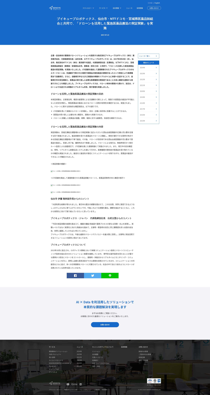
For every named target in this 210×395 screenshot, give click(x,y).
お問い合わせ (154, 8)
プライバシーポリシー (55, 390)
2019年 (142, 97)
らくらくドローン (55, 360)
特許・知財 (96, 366)
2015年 (142, 121)
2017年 (142, 109)
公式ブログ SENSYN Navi (100, 363)
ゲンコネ (52, 372)
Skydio (51, 366)
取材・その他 (143, 360)
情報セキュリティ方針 (70, 390)
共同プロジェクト (55, 354)
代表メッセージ (97, 357)
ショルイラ (53, 369)
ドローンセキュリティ (86, 390)
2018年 (142, 103)
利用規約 (104, 390)
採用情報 (140, 8)
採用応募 (142, 357)
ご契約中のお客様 (145, 354)
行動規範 (97, 390)
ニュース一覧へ (144, 56)
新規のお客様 (143, 351)
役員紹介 (95, 360)
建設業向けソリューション (58, 351)
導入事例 (52, 357)
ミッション (96, 351)
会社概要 (95, 354)
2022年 (142, 79)
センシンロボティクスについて (103, 347)
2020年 (142, 91)
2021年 (142, 85)
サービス (52, 347)
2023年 (142, 73)
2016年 (142, 115)
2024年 (142, 67)
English (157, 3)
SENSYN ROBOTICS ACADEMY (59, 363)
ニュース (129, 8)
